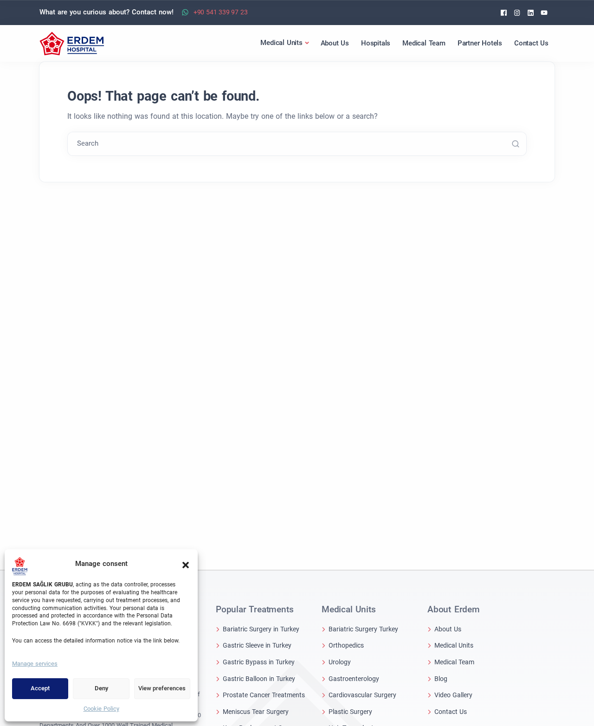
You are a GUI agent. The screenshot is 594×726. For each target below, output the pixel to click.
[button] (185, 564)
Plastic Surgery (350, 711)
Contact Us (450, 711)
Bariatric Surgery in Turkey (261, 629)
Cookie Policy (101, 708)
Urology (340, 662)
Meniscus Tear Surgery (256, 711)
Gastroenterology (354, 678)
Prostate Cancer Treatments (264, 695)
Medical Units (453, 645)
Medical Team (454, 662)
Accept (40, 688)
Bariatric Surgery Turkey (363, 629)
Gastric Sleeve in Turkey (257, 645)
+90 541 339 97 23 (221, 12)
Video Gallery (453, 695)
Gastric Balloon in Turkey (259, 678)
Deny (101, 688)
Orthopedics (346, 645)
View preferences (162, 688)
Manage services (35, 663)
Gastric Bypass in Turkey (259, 662)
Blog (440, 678)
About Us (447, 629)
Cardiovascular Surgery (362, 695)
